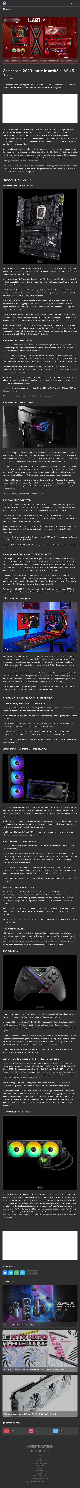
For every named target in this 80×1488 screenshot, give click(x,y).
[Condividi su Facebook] (5, 1272)
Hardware (34, 61)
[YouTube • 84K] (40, 1451)
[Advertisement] (40, 108)
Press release (66, 61)
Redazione (40, 1470)
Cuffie (25, 61)
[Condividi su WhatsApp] (16, 1272)
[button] (10, 226)
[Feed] (48, 1451)
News (7, 61)
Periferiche (53, 61)
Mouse (43, 61)
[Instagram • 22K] (36, 1451)
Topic (40, 1468)
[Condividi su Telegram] (22, 1272)
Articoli (40, 1460)
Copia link (30, 1273)
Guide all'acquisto (40, 1463)
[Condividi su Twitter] (10, 1272)
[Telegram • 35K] (44, 1451)
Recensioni (40, 1465)
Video (40, 1473)
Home (40, 1455)
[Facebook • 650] (32, 1451)
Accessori (16, 61)
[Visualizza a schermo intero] (74, 260)
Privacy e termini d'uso (40, 1478)
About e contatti (40, 1475)
